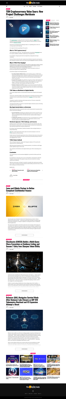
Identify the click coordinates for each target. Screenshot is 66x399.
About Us (26, 393)
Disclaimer (35, 393)
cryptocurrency (14, 40)
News (24, 6)
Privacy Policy (31, 393)
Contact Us (39, 393)
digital (35, 40)
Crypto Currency (39, 6)
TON (10, 131)
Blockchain (34, 6)
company (30, 96)
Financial (30, 6)
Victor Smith (11, 193)
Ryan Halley (11, 17)
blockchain (37, 52)
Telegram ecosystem (17, 42)
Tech (27, 6)
